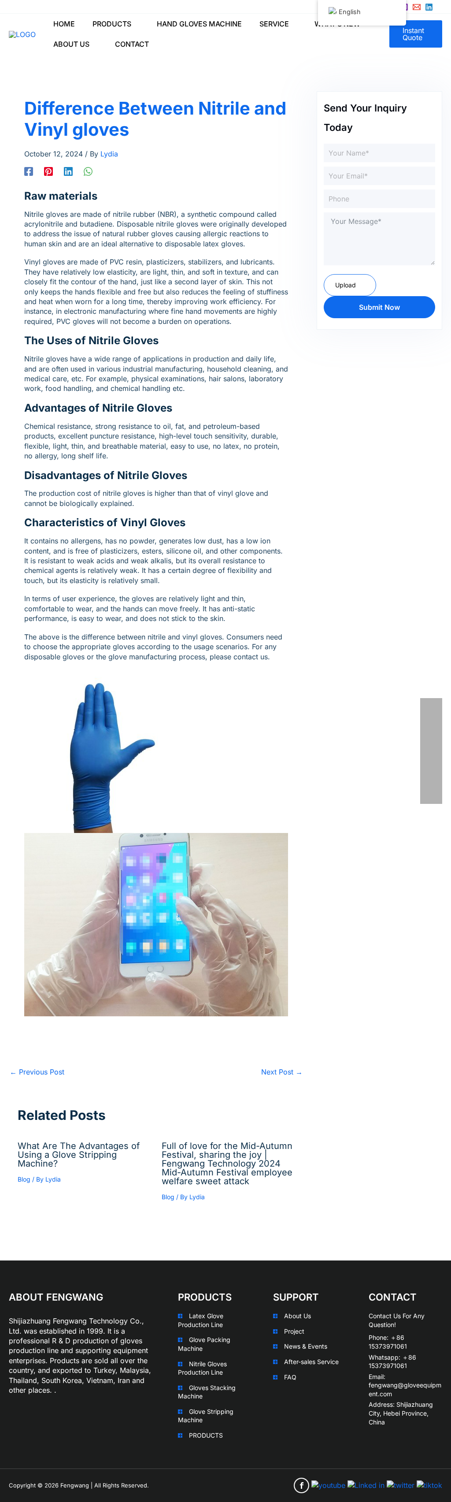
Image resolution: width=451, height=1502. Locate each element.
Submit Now (379, 307)
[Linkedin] (429, 7)
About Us (297, 1316)
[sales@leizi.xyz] (416, 7)
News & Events (305, 1346)
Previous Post (37, 1071)
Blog (24, 1179)
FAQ (290, 1377)
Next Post (282, 1071)
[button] (135, 23)
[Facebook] (28, 171)
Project (294, 1331)
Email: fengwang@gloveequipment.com (405, 1385)
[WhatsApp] (88, 171)
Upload (345, 285)
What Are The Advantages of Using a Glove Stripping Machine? (79, 1155)
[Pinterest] (48, 171)
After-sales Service (311, 1361)
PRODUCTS (206, 1435)
